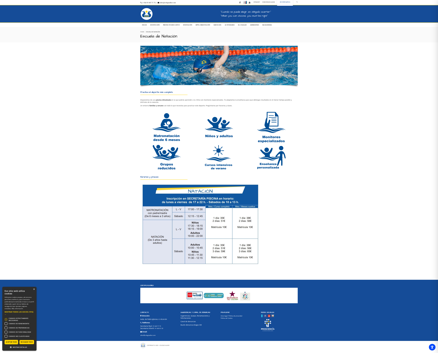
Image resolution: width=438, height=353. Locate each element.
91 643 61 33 (159, 328)
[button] (19, 313)
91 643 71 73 (157, 326)
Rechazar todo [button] (27, 342)
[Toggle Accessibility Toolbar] (432, 347)
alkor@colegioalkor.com (167, 3)
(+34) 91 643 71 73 (148, 3)
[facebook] (240, 2)
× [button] (34, 289)
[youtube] (249, 2)
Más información (17, 309)
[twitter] (262, 316)
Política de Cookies (227, 318)
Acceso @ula (285, 2)
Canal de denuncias (188, 321)
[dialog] (19, 319)
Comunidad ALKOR (268, 2)
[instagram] (245, 2)
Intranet (257, 2)
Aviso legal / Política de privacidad (231, 316)
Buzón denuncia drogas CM (191, 325)
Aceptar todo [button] (11, 342)
